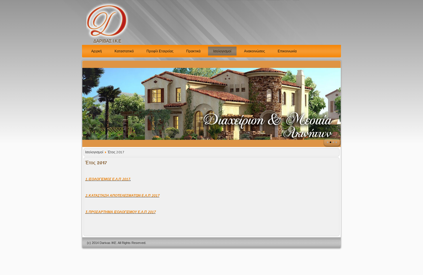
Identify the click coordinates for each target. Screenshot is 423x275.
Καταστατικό (124, 51)
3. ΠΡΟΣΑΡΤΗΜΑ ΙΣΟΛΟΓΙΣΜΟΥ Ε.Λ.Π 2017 (120, 212)
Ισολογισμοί (222, 51)
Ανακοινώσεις (254, 51)
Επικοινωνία (287, 51)
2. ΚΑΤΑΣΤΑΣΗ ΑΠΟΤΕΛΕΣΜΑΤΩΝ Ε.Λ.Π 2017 (122, 195)
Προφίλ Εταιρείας (160, 51)
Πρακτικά (193, 51)
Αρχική (96, 51)
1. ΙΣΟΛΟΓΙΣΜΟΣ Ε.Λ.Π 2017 (107, 179)
